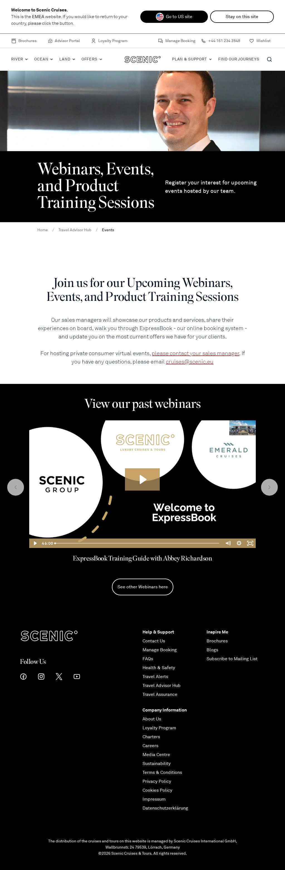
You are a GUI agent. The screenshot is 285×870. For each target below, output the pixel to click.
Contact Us (153, 641)
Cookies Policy (157, 790)
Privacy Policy (156, 781)
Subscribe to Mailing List (232, 659)
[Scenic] (142, 59)
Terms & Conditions (162, 772)
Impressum (154, 799)
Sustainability (156, 763)
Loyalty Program (112, 40)
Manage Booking (180, 40)
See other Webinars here (142, 587)
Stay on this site (242, 17)
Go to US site (179, 17)
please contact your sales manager (195, 353)
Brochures (27, 40)
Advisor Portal (67, 40)
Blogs (212, 650)
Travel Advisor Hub (161, 685)
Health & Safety (158, 668)
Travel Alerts (155, 676)
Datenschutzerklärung (165, 808)
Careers (150, 746)
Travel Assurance (159, 694)
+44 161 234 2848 (224, 40)
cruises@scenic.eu (189, 361)
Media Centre (156, 754)
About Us (151, 719)
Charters (151, 737)
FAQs (147, 659)
